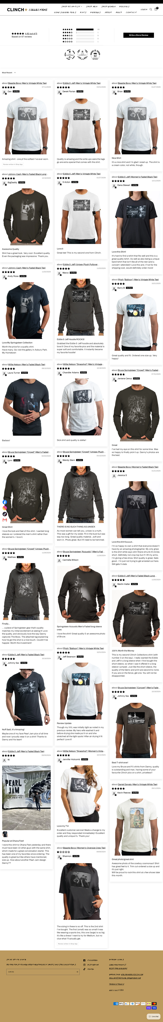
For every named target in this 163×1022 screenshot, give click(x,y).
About (108, 12)
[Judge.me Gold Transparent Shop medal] (70, 55)
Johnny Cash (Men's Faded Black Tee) (27, 268)
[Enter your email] (77, 972)
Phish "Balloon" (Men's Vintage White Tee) (138, 279)
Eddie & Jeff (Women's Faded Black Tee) (137, 177)
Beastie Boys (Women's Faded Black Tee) (138, 467)
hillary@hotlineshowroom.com (125, 978)
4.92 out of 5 (31, 33)
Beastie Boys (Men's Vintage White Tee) (27, 83)
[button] (68, 29)
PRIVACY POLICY (116, 984)
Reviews (95, 12)
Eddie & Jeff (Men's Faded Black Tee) (26, 654)
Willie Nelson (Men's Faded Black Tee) (26, 364)
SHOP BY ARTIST (70, 6)
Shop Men (91, 6)
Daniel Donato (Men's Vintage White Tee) (137, 784)
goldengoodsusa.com (132, 974)
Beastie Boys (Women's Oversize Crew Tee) (84, 848)
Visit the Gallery (118, 968)
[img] (24, 33)
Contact (131, 12)
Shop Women (108, 6)
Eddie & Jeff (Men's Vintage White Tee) (82, 83)
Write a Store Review (138, 35)
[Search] (150, 9)
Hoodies (124, 6)
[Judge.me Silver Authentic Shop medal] (82, 55)
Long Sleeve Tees (65, 12)
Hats (83, 12)
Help (119, 12)
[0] (155, 9)
